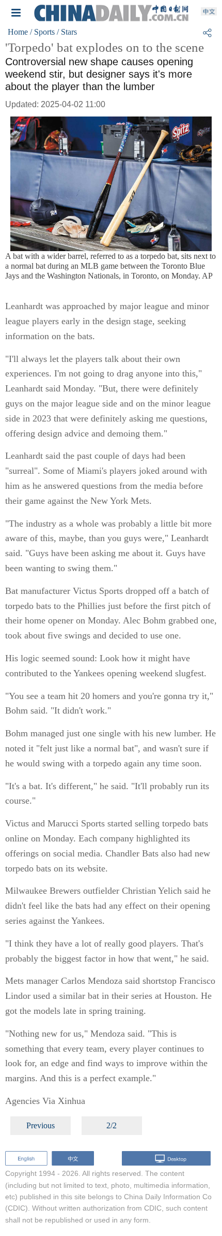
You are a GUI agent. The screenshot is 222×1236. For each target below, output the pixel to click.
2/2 (111, 1125)
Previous (40, 1125)
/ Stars (67, 31)
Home (18, 31)
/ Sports (42, 31)
